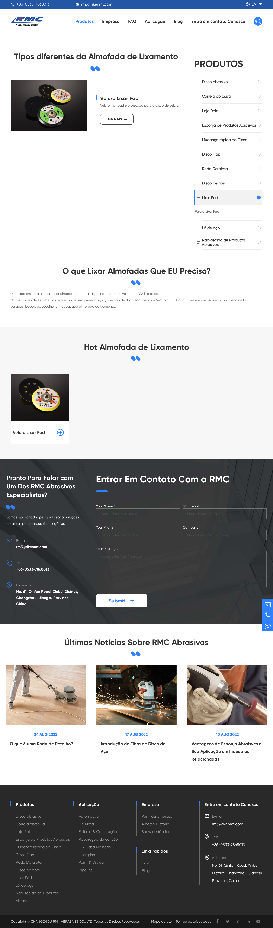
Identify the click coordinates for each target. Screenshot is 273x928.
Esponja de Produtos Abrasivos (229, 125)
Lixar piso (87, 854)
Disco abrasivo (215, 81)
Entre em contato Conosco (218, 21)
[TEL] (267, 615)
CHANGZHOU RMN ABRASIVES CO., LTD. (61, 921)
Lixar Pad (210, 197)
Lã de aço (211, 228)
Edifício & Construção (98, 831)
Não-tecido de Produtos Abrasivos (223, 242)
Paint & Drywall (92, 862)
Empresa (111, 21)
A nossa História (155, 824)
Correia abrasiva (216, 96)
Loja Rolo (210, 110)
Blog (178, 21)
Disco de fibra (214, 183)
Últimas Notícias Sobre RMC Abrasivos (136, 642)
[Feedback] (267, 625)
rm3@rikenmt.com (96, 4)
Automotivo (89, 816)
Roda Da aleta (215, 168)
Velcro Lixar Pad (119, 98)
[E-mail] (267, 604)
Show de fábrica (156, 831)
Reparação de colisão (98, 839)
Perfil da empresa (157, 816)
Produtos (85, 21)
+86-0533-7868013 (33, 4)
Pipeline (86, 870)
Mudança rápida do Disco (224, 139)
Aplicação (155, 21)
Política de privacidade (193, 921)
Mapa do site (161, 921)
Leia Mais (116, 119)
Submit (122, 601)
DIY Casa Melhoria (95, 847)
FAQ (132, 21)
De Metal (87, 824)
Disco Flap (211, 154)
